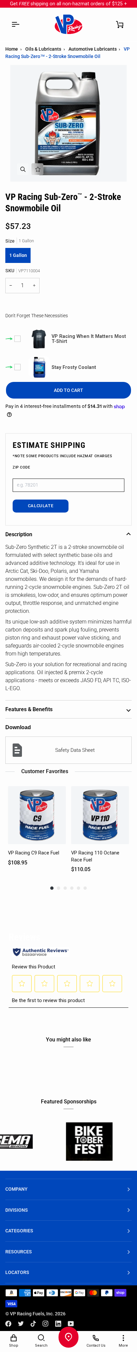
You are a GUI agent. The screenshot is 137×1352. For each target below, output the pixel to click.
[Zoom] (23, 169)
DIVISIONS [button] (16, 1210)
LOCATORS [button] (17, 1272)
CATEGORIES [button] (19, 1231)
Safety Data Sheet (75, 750)
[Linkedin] (58, 1324)
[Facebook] (8, 1324)
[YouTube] (71, 1324)
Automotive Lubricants (92, 49)
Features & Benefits (29, 709)
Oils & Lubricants (43, 49)
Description (18, 534)
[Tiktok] (33, 1324)
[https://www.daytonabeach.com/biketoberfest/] (68, 1141)
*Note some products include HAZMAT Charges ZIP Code (62, 462)
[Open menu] (15, 24)
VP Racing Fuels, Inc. (32, 1314)
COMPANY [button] (16, 1189)
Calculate (41, 505)
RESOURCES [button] (18, 1252)
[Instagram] (46, 1324)
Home (11, 49)
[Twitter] (21, 1324)
